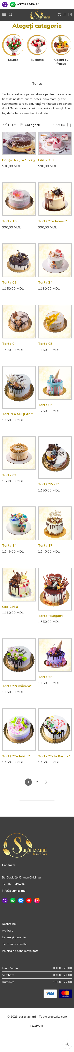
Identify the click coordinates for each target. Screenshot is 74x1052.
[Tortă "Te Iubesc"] (55, 199)
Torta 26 (45, 677)
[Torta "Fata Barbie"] (55, 729)
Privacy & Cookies (22, 1034)
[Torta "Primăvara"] (19, 659)
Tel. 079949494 (13, 884)
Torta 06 (45, 405)
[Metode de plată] (58, 993)
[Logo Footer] (25, 845)
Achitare (7, 930)
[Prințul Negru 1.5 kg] (19, 143)
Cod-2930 (10, 606)
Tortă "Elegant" (51, 615)
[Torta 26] (55, 655)
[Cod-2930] (19, 584)
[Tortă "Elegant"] (55, 589)
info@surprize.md (13, 891)
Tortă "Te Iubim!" (16, 756)
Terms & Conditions (51, 1034)
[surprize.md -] (40, 14)
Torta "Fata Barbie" (54, 756)
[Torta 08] (19, 260)
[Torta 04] (19, 321)
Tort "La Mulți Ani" (17, 414)
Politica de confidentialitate (20, 951)
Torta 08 (9, 282)
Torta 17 (45, 545)
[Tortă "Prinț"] (55, 457)
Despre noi (9, 924)
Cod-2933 (46, 160)
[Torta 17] (55, 523)
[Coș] (70, 14)
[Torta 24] (55, 260)
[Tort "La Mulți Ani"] (19, 387)
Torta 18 (9, 221)
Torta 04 (9, 343)
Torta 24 (45, 282)
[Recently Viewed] (67, 1044)
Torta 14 (9, 545)
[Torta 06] (55, 383)
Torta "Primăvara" (16, 686)
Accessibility (18, 1043)
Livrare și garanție (14, 937)
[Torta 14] (19, 523)
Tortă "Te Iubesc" (52, 221)
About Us (60, 1043)
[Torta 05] (55, 321)
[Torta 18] (19, 199)
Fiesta (49, 133)
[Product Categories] (65, 14)
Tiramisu (49, 151)
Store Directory (40, 1043)
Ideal (49, 139)
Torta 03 (9, 475)
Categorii (32, 125)
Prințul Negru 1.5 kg (18, 160)
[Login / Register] (60, 14)
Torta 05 (45, 343)
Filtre (11, 125)
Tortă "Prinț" (48, 484)
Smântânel (49, 145)
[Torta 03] (19, 453)
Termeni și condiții (14, 944)
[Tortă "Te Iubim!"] (19, 729)
